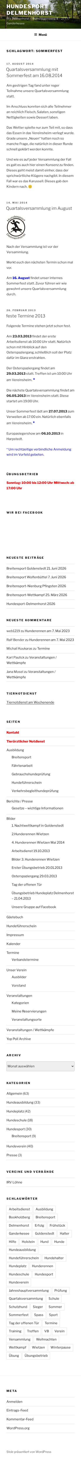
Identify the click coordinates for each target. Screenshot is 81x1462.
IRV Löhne (14, 1182)
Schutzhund (18, 1307)
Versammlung (19, 1339)
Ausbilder (19, 977)
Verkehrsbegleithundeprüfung (35, 791)
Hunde (59, 1242)
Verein (59, 1331)
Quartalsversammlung (26, 1299)
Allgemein (14, 1094)
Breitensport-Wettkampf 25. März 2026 (36, 595)
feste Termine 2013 (25, 316)
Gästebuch (14, 917)
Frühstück (57, 1225)
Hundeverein (16, 1146)
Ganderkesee (19, 1233)
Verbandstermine (25, 960)
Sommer (55, 1307)
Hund (44, 1242)
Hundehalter (54, 1258)
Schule (54, 1299)
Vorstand (19, 985)
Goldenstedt (44, 1233)
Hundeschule (16, 1120)
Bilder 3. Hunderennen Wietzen (36, 859)
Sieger (38, 1307)
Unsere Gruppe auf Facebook (34, 907)
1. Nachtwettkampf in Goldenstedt (38, 826)
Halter (64, 1233)
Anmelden (14, 1402)
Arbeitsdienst (19, 1209)
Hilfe (12, 1242)
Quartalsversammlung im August (39, 208)
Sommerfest (19, 1315)
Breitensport (21, 757)
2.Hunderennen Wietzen (30, 834)
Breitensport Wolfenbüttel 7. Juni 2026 (36, 577)
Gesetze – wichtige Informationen (37, 808)
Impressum (15, 935)
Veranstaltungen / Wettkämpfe (30, 1030)
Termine (43, 649)
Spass (38, 1315)
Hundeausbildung (19, 1102)
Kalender (13, 944)
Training (15, 1331)
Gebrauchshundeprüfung (31, 774)
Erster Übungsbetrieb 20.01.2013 (37, 868)
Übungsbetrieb (36, 1356)
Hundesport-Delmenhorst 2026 (30, 604)
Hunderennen (42, 1266)
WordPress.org (18, 1428)
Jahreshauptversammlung (29, 1291)
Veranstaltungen (19, 996)
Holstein (28, 1242)
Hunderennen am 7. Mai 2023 (47, 631)
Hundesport (15, 1129)
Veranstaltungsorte (27, 1020)
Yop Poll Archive (18, 1039)
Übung (14, 1356)
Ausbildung (15, 750)
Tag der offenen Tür (27, 885)
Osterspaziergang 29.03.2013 (34, 876)
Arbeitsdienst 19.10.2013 (31, 851)
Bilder (11, 819)
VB (46, 1331)
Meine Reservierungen (29, 1011)
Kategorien (20, 1003)
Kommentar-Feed (19, 1419)
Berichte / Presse (19, 801)
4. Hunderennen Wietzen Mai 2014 (38, 842)
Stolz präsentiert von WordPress (28, 1452)
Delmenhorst (19, 1225)
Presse (11, 1155)
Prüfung (60, 1291)
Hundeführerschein (27, 783)
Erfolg (39, 1225)
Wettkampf (17, 1347)
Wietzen (38, 1347)
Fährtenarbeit (22, 766)
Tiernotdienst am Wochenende (30, 702)
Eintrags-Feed (17, 1410)
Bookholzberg (19, 1217)
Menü (43, 34)
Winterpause (61, 1347)
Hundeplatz (15, 1111)
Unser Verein (16, 970)
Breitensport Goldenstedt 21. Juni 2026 (36, 568)
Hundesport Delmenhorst (29, 9)
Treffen (33, 1331)
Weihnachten (46, 1339)
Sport (53, 1315)
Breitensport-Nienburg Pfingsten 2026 (36, 586)
